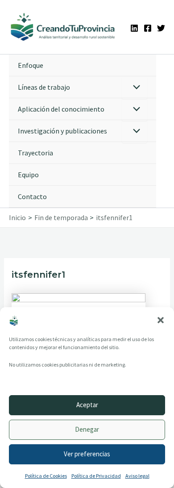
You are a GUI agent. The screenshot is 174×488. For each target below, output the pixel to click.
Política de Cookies (46, 475)
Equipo (28, 174)
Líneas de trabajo (44, 87)
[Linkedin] (134, 28)
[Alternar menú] (134, 87)
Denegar (87, 429)
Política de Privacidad (96, 475)
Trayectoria (35, 152)
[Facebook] (148, 28)
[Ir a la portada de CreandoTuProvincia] (63, 27)
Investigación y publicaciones (62, 130)
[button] (160, 320)
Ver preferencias (87, 454)
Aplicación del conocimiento (61, 108)
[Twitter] (161, 28)
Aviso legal (137, 475)
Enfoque (30, 65)
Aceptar (87, 404)
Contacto (32, 196)
